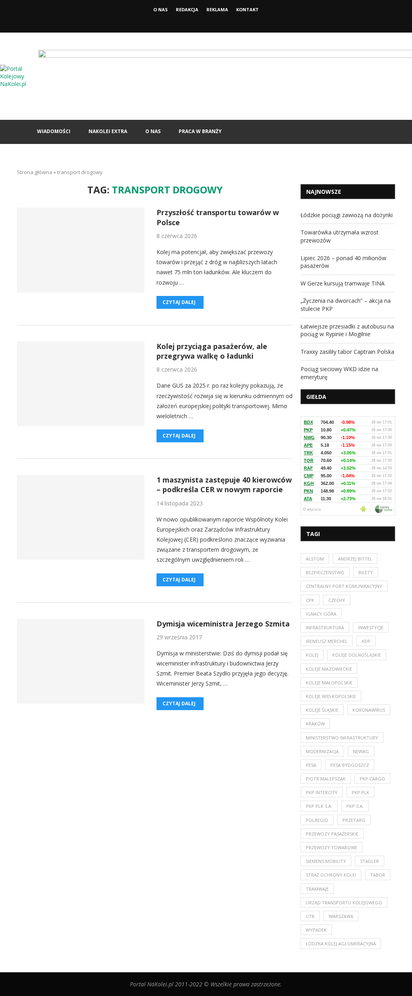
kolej (312, 655)
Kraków (315, 724)
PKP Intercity (322, 792)
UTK (310, 916)
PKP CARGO (372, 779)
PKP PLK (360, 792)
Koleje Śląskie (322, 710)
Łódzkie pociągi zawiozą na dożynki (347, 215)
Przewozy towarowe (331, 847)
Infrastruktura (325, 627)
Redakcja (187, 9)
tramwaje (317, 889)
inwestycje (370, 627)
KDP (366, 641)
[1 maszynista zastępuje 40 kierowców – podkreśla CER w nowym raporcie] (80, 517)
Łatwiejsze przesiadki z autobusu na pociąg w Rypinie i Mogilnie (347, 330)
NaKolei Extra (108, 131)
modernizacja (322, 751)
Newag (361, 751)
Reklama (217, 9)
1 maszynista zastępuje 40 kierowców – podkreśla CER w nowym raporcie (224, 484)
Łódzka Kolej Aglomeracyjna (341, 944)
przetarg (353, 820)
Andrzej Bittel (355, 559)
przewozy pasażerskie (332, 834)
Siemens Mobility (326, 861)
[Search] (391, 132)
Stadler (369, 861)
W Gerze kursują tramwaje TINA (343, 283)
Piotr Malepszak (326, 779)
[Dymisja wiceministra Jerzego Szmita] (80, 661)
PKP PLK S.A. (319, 806)
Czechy (336, 600)
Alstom (315, 559)
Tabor (377, 875)
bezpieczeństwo (325, 572)
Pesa (311, 765)
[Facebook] (199, 21)
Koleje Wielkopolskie (331, 696)
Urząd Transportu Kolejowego (344, 902)
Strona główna (34, 172)
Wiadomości (53, 131)
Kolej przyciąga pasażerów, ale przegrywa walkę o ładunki (212, 351)
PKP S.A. (355, 806)
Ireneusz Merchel (327, 641)
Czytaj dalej (179, 302)
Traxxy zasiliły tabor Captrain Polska (347, 351)
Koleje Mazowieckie (329, 669)
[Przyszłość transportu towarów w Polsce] (80, 249)
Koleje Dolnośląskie (356, 655)
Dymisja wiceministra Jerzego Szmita (223, 623)
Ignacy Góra (321, 614)
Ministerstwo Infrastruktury (342, 738)
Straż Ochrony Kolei (331, 875)
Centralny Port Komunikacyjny (344, 586)
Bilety (365, 572)
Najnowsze (323, 191)
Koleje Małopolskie (329, 683)
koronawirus (368, 710)
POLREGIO (317, 820)
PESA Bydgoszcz (349, 765)
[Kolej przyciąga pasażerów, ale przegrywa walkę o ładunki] (80, 383)
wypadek (316, 930)
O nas (160, 9)
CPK (310, 600)
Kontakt (247, 9)
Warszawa (341, 916)
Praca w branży (200, 131)
